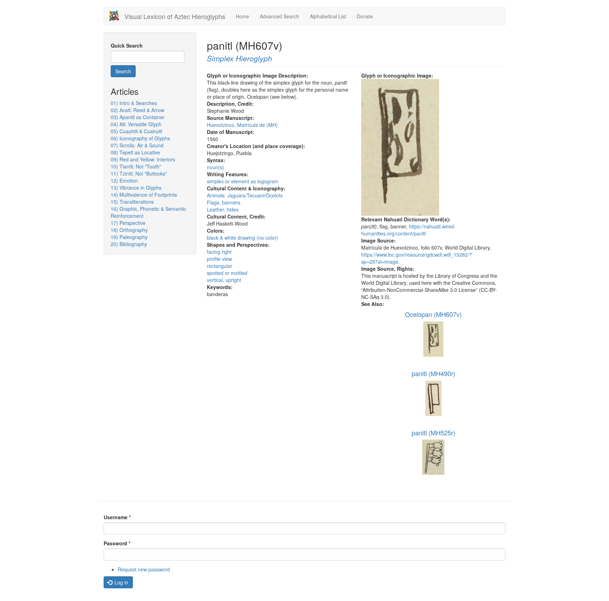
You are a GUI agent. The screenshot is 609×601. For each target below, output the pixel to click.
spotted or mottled (227, 272)
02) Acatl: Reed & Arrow (137, 110)
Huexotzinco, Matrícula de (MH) (242, 124)
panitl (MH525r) (433, 432)
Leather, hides (223, 209)
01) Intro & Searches (134, 102)
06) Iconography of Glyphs (140, 138)
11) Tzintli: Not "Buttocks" (139, 173)
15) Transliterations (132, 201)
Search (123, 71)
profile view (219, 258)
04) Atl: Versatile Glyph (136, 124)
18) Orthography (129, 229)
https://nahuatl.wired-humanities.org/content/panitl (408, 230)
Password (117, 543)
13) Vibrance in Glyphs (136, 187)
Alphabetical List (328, 16)
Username (117, 517)
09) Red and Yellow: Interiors (143, 159)
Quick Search (127, 45)
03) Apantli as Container (138, 117)
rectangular (219, 265)
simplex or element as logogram (242, 181)
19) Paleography (129, 236)
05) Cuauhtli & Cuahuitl (136, 131)
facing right (219, 251)
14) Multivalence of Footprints (144, 194)
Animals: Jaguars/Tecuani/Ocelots (245, 195)
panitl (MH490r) (433, 373)
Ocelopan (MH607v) (433, 314)
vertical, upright (224, 279)
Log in (120, 582)
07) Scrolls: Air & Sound (137, 145)
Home (242, 16)
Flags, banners (223, 202)
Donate (365, 16)
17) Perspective (128, 222)
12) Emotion (124, 180)
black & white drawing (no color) (242, 237)
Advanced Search (279, 16)
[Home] (116, 15)
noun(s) (215, 167)
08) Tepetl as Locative (135, 152)
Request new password (144, 569)
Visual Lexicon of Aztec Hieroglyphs (174, 16)
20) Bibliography (129, 243)
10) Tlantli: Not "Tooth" (136, 166)
